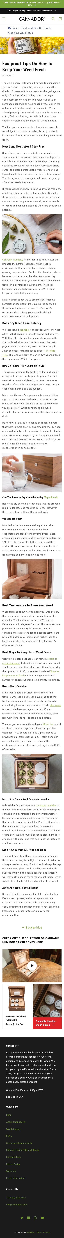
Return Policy (13, 1164)
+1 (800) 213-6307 (16, 1197)
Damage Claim (13, 1157)
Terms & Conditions (43, 1232)
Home (14, 28)
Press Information (15, 1178)
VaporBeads (51, 497)
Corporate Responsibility (19, 1143)
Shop (8, 1115)
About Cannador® (15, 1122)
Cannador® (30, 1232)
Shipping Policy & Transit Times (22, 1150)
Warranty (11, 1171)
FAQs (9, 1136)
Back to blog (34, 927)
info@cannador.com (16, 1204)
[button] (3, 18)
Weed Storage (13, 1129)
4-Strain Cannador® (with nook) (16, 1018)
